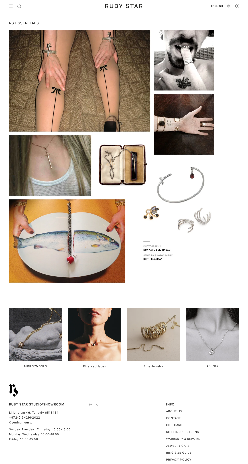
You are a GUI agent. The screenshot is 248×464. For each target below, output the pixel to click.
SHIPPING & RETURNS (182, 432)
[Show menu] (11, 6)
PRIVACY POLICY (178, 459)
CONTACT (173, 418)
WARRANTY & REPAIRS (183, 439)
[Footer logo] (13, 390)
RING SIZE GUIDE (179, 452)
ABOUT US (174, 411)
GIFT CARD (174, 425)
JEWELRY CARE (178, 445)
